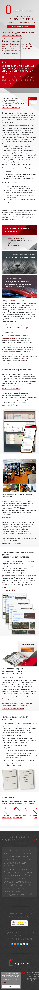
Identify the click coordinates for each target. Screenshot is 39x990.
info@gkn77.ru (12, 22)
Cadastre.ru (6, 590)
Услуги (31, 44)
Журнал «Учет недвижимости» (13, 708)
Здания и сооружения (24, 32)
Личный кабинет (8, 48)
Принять (11, 987)
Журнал (29, 46)
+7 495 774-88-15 (21, 19)
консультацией (22, 358)
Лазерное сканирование (11, 51)
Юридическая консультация (18, 238)
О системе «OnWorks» (10, 405)
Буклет (14, 590)
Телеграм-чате (19, 843)
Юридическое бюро (11, 41)
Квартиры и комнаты (12, 35)
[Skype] (24, 944)
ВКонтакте (12, 325)
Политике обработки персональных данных (11, 981)
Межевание (7, 32)
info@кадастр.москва (27, 22)
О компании (14, 44)
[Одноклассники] (15, 944)
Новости (21, 46)
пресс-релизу (9, 113)
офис (32, 856)
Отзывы (13, 46)
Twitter (21, 328)
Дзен (29, 328)
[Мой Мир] (18, 944)
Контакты (23, 44)
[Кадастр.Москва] (19, 9)
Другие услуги (13, 245)
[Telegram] (27, 944)
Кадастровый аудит (23, 48)
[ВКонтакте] (12, 944)
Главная (5, 44)
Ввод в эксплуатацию (10, 53)
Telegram (11, 328)
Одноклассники (25, 325)
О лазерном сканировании (11, 543)
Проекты (5, 46)
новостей (13, 301)
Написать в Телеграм (22, 16)
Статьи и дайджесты (9, 699)
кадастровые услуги (9, 338)
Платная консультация (21, 26)
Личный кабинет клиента (11, 388)
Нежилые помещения (12, 38)
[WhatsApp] (21, 944)
